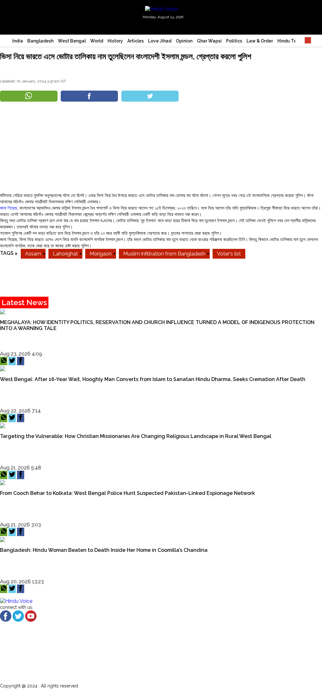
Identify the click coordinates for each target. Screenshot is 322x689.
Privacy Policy (33, 678)
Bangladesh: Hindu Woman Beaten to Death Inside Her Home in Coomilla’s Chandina (104, 550)
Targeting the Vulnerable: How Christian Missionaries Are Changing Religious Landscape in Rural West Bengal (135, 436)
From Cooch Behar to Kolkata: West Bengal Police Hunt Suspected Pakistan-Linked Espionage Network (127, 493)
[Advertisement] (161, 148)
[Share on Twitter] (150, 96)
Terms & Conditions (40, 661)
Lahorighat (65, 254)
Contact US (30, 669)
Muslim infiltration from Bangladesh (164, 254)
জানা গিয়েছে (8, 207)
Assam (33, 254)
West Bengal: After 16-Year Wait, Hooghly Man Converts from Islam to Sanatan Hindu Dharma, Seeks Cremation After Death (152, 379)
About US (27, 645)
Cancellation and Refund (47, 653)
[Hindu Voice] (161, 9)
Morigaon (101, 254)
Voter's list (229, 254)
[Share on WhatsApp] (29, 96)
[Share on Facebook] (89, 96)
